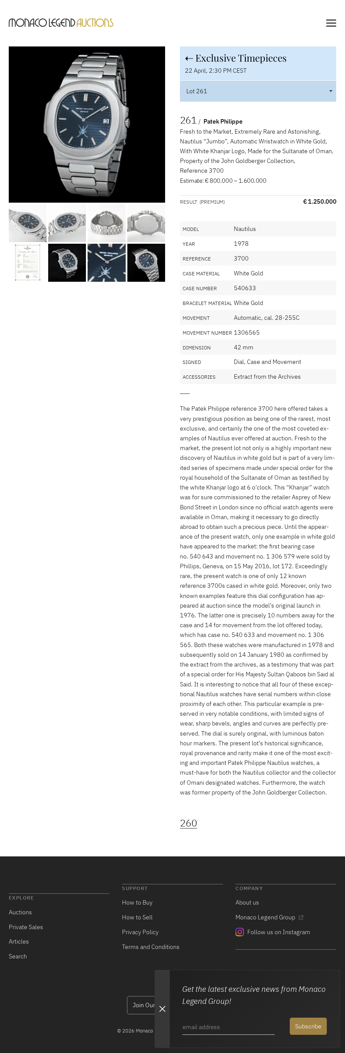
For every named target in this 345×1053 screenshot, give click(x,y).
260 (188, 823)
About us (247, 902)
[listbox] (258, 91)
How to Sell (137, 917)
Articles (19, 941)
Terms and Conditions (151, 947)
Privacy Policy (140, 932)
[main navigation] (331, 24)
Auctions (20, 912)
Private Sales (26, 927)
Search (18, 956)
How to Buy (137, 902)
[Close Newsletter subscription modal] (162, 1009)
